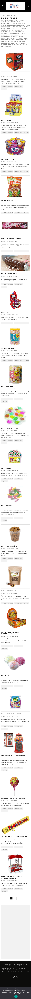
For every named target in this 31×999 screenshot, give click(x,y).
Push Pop (5, 312)
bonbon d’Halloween (9, 35)
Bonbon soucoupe (8, 386)
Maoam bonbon (7, 159)
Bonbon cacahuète (9, 546)
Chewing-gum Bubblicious (11, 239)
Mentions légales (12, 965)
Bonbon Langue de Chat (11, 714)
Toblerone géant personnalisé (14, 836)
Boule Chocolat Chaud (11, 274)
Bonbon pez (6, 120)
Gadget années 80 (21, 45)
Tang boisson (7, 74)
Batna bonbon (7, 200)
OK (16, 996)
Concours (24, 965)
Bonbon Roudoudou (9, 428)
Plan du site (17, 964)
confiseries (23, 40)
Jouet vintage (8, 46)
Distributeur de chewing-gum (13, 755)
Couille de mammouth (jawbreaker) (10, 632)
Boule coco (6, 675)
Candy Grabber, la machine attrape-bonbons (12, 877)
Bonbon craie (6, 505)
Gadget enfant (7, 45)
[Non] (29, 993)
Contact (8, 964)
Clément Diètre (6, 76)
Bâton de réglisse (8, 591)
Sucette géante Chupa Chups (13, 798)
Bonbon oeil (6, 468)
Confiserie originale (7, 86)
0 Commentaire (18, 86)
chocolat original (8, 36)
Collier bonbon (7, 348)
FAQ (26, 964)
